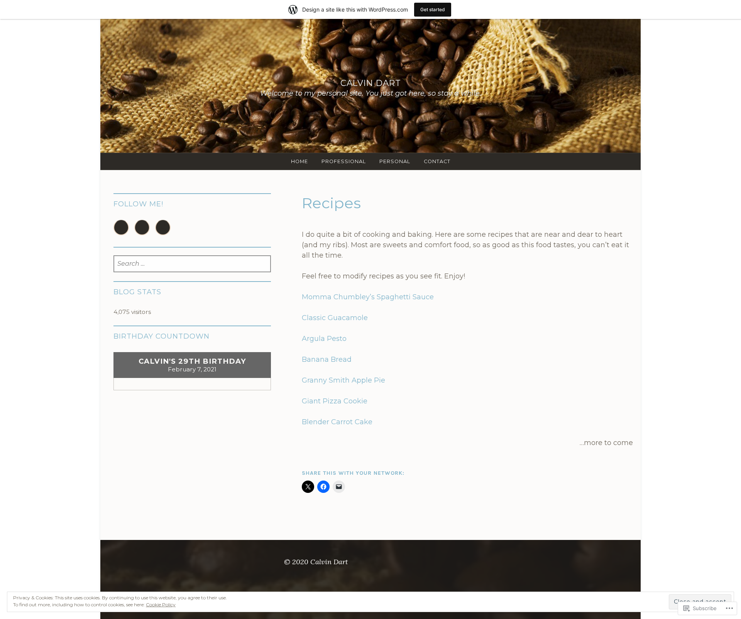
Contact (437, 161)
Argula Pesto (324, 338)
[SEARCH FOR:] (192, 264)
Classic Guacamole (335, 318)
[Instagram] (163, 227)
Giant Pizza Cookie (334, 401)
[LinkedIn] (121, 227)
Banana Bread (327, 359)
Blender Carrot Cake (337, 422)
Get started (432, 9)
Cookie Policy (161, 604)
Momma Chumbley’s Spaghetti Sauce (368, 297)
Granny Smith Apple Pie (343, 380)
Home (299, 161)
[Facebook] (142, 227)
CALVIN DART (370, 83)
